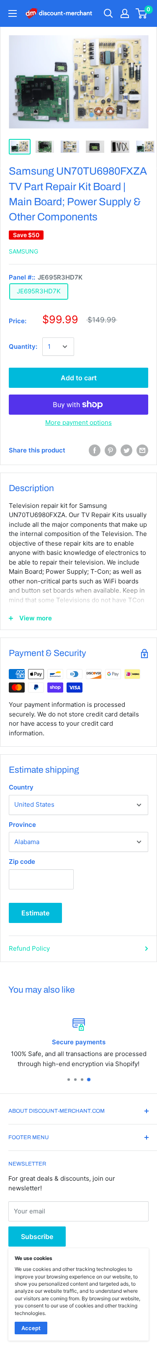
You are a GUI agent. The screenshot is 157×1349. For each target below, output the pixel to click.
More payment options (78, 422)
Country (21, 787)
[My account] (125, 13)
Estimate (35, 913)
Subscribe (37, 1236)
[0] (141, 13)
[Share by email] (142, 450)
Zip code (22, 861)
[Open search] (108, 13)
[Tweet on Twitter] (126, 450)
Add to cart (79, 378)
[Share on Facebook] (94, 450)
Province (22, 825)
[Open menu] (12, 13)
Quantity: (23, 346)
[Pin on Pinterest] (110, 450)
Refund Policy (29, 948)
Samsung (23, 251)
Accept (31, 1328)
